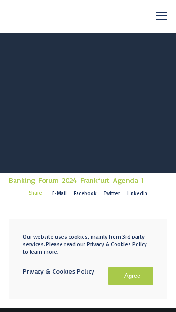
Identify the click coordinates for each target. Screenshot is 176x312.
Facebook (85, 193)
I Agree (130, 275)
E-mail (59, 193)
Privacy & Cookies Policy (58, 271)
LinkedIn (137, 193)
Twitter (112, 193)
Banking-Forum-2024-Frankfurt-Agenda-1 (76, 180)
